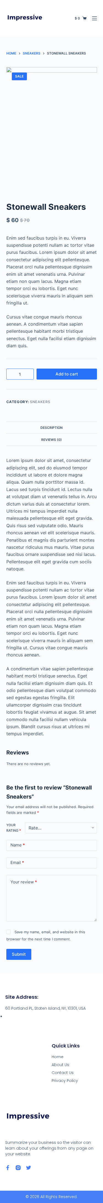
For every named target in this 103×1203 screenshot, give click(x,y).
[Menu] (94, 18)
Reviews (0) (51, 440)
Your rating (13, 827)
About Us (60, 1064)
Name (17, 845)
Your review (23, 882)
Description (51, 428)
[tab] (51, 427)
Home (57, 1057)
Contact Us (63, 1072)
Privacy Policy (65, 1080)
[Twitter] (28, 1167)
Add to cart (66, 374)
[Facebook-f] (7, 1167)
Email (17, 862)
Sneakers (40, 402)
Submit (19, 954)
